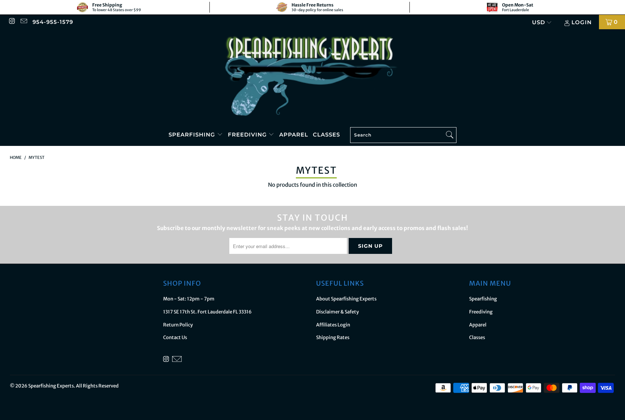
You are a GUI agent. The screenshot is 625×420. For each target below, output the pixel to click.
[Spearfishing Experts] (312, 76)
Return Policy (178, 325)
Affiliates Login (333, 325)
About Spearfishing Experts (346, 299)
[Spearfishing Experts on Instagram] (12, 21)
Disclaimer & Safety (337, 312)
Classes (326, 134)
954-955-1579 (53, 21)
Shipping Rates (332, 337)
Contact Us (175, 337)
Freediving (248, 134)
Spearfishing (193, 134)
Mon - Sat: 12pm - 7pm (188, 299)
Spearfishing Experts (51, 386)
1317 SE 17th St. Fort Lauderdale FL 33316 (207, 312)
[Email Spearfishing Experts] (23, 21)
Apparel (293, 134)
